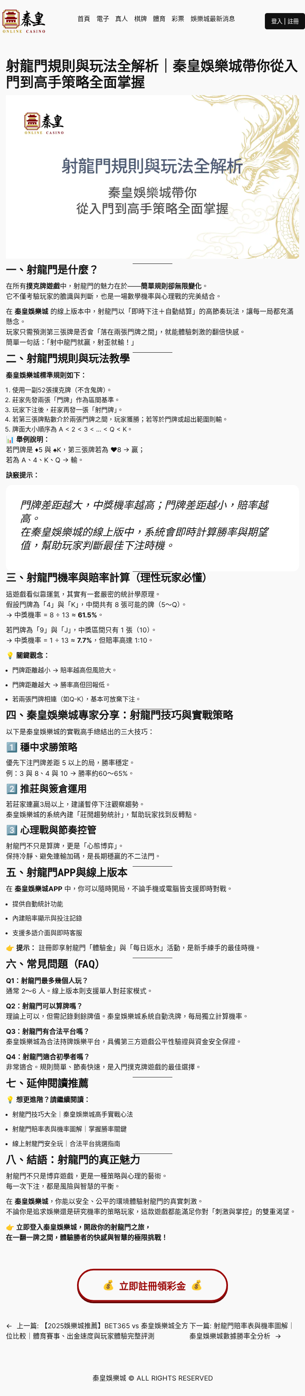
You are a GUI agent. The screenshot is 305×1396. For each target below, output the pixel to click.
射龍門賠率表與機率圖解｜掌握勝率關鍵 (69, 1129)
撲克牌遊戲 (43, 286)
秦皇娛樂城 (60, 1227)
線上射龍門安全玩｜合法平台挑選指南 (66, 1144)
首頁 (83, 19)
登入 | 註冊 (285, 21)
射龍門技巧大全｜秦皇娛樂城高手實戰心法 (72, 1114)
